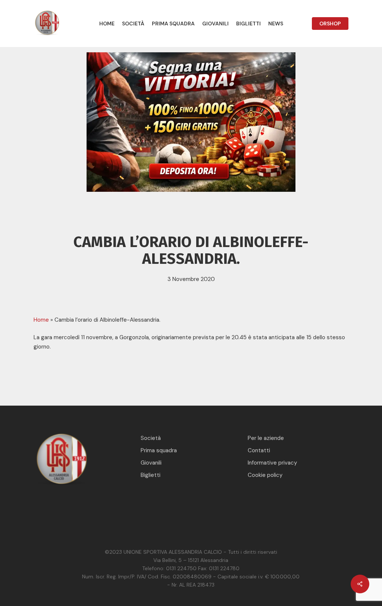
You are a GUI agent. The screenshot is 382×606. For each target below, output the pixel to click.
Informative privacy (272, 462)
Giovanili (151, 462)
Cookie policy (265, 475)
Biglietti (150, 475)
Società (151, 438)
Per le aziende (266, 438)
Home (41, 320)
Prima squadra (159, 450)
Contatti (259, 450)
